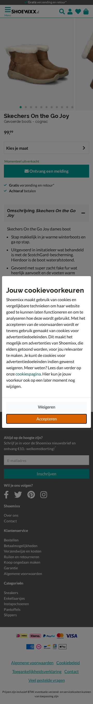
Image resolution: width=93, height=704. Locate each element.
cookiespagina (28, 373)
